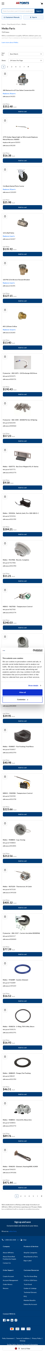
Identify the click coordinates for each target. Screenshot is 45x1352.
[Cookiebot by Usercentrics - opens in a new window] (32, 650)
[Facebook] (4, 1320)
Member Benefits (30, 1300)
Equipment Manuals (13, 17)
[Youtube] (8, 1320)
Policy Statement (8, 1338)
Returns (5, 1288)
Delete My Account (30, 1304)
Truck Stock (28, 1284)
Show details (33, 685)
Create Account (8, 1276)
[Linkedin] (12, 1320)
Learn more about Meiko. (10, 42)
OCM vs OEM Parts (30, 1280)
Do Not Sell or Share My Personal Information (22, 1344)
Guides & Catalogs (30, 1288)
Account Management (10, 1280)
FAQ (25, 1296)
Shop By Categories (30, 1252)
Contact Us (7, 1263)
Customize (21, 699)
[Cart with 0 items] (41, 3)
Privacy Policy (36, 1338)
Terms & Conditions (23, 1338)
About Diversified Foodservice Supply (9, 1258)
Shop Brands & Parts (31, 1256)
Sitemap (22, 1341)
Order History (7, 1284)
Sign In (34, 17)
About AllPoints (8, 1252)
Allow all (22, 692)
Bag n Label (27, 1260)
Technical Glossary (30, 1292)
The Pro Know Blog (30, 1276)
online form (12, 1231)
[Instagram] (16, 1320)
